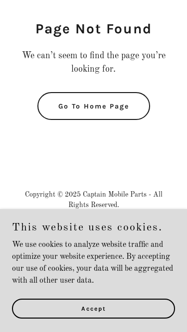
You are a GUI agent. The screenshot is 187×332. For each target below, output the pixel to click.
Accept (93, 308)
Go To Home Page (93, 106)
